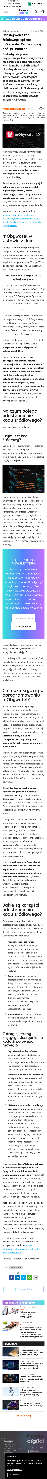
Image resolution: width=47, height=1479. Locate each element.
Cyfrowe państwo (11, 31)
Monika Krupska (14, 109)
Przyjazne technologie (28, 1307)
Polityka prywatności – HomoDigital (12, 1451)
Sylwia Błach (25, 1309)
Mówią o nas (8, 1446)
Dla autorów (8, 1441)
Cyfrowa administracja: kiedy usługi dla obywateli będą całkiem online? (21, 1249)
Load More (23, 1425)
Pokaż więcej (23, 1415)
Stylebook (7, 1443)
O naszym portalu (10, 1444)
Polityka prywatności (14, 1470)
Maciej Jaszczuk (26, 1325)
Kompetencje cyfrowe (28, 1401)
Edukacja (23, 1348)
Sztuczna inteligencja (27, 1361)
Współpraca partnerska (12, 1448)
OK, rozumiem (15, 1475)
